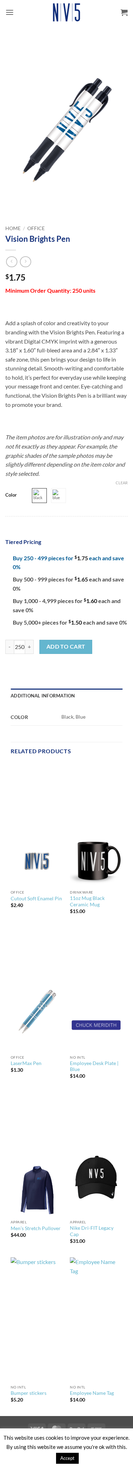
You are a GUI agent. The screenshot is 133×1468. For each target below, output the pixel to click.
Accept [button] (67, 1458)
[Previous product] (25, 261)
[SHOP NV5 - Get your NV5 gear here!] (66, 12)
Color (11, 495)
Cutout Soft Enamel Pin (36, 898)
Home (13, 228)
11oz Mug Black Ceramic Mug (87, 901)
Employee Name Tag (92, 1393)
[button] (9, 12)
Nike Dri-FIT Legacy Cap (91, 1231)
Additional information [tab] (43, 695)
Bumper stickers (28, 1393)
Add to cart (65, 646)
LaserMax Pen (26, 1063)
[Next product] (11, 261)
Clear (122, 482)
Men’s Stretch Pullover (36, 1228)
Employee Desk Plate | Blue (94, 1066)
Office (36, 228)
